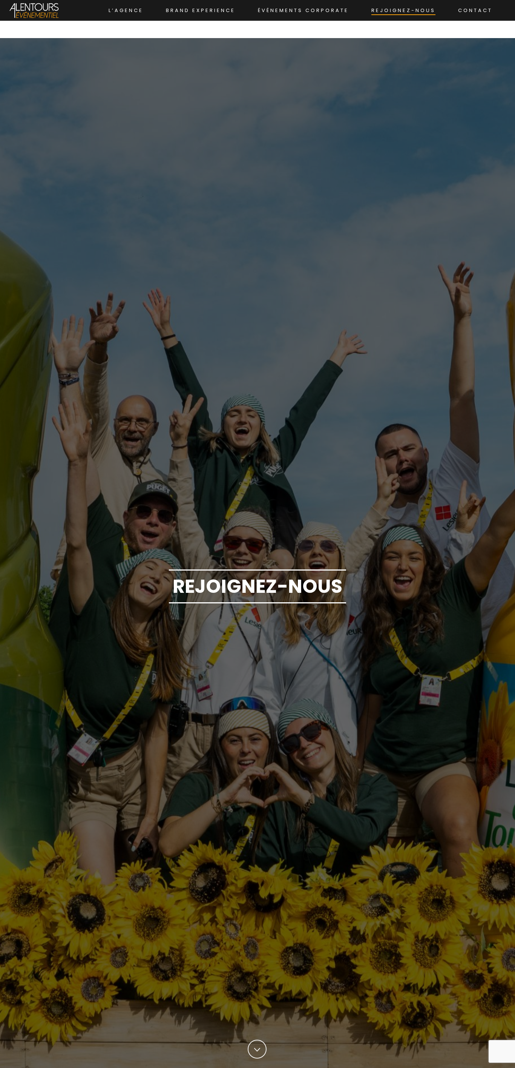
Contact (475, 10)
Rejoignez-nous (403, 10)
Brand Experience (200, 10)
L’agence (126, 10)
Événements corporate (303, 10)
